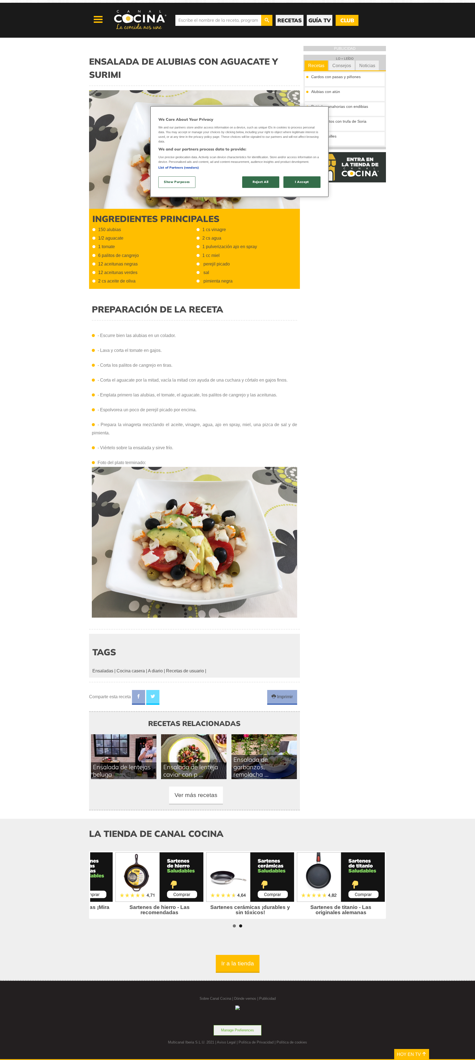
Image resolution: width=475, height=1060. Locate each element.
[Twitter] (152, 697)
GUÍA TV (319, 20)
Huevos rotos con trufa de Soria (338, 121)
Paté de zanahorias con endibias (339, 106)
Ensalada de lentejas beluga (122, 770)
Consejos (341, 65)
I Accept (302, 182)
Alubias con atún (325, 91)
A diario (155, 671)
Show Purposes (177, 182)
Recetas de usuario (185, 671)
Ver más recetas (196, 795)
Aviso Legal (226, 1042)
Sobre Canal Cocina (215, 998)
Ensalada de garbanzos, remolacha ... (251, 766)
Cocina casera (131, 671)
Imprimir (284, 696)
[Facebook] (138, 697)
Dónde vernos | (246, 998)
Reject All (261, 182)
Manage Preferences (237, 1030)
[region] (239, 151)
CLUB (347, 20)
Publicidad (267, 998)
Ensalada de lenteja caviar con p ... (190, 770)
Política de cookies (292, 1042)
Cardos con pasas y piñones (336, 77)
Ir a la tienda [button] (237, 963)
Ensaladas (102, 671)
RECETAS (289, 20)
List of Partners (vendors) (178, 167)
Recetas (316, 65)
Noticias (367, 65)
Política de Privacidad (256, 1042)
